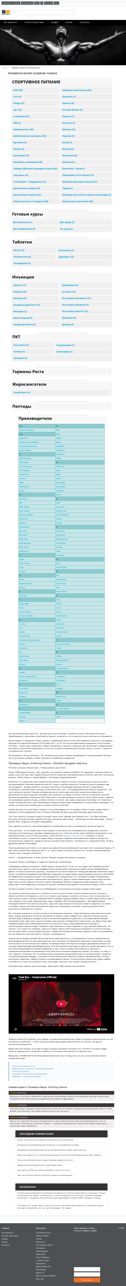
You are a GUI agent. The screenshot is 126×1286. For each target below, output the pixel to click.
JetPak (39, 1239)
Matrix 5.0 (40, 1273)
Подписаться (87, 1280)
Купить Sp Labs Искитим (24, 1066)
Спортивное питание (11, 3)
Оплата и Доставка (34, 22)
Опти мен (40, 1279)
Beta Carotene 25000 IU (46, 1276)
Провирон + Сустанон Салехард (27, 1076)
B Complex (40, 1248)
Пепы (56, 3)
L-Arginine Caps (42, 1260)
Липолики (48, 3)
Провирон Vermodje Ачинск (74, 836)
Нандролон (41, 1263)
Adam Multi (40, 1254)
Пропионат (40, 1242)
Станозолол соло (43, 1233)
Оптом (69, 22)
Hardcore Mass (42, 1236)
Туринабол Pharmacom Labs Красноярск (30, 1074)
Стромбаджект (42, 1251)
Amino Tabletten (42, 1257)
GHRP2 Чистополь (21, 1071)
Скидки (54, 22)
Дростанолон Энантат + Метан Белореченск (33, 1069)
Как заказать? (10, 22)
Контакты (84, 22)
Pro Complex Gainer (44, 1245)
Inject (37, 3)
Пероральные (27, 3)
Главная (5, 1228)
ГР (42, 3)
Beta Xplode (41, 1270)
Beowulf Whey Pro (43, 1267)
